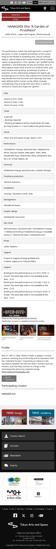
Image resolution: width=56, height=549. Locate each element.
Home (6, 509)
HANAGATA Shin (9, 393)
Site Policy (20, 509)
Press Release (39, 509)
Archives (14, 445)
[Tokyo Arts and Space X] (24, 513)
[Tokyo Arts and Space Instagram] (32, 513)
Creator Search (17, 436)
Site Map (29, 509)
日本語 (30, 2)
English (35, 2)
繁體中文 (41, 2)
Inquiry (13, 465)
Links (12, 509)
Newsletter (15, 455)
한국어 (52, 2)
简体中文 (46, 2)
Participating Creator (44, 42)
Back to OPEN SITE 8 (9, 378)
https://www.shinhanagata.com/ (16, 372)
